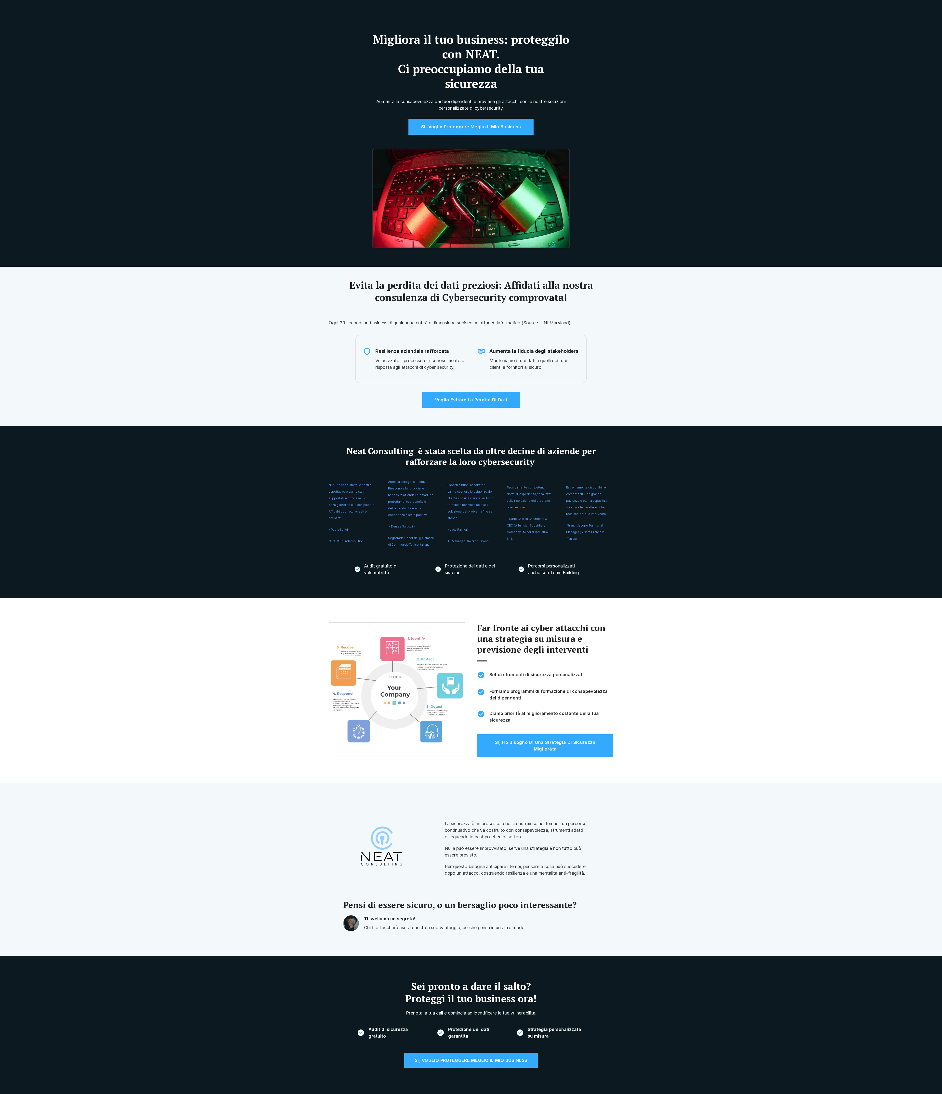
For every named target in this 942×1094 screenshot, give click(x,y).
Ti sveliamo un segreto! (389, 918)
